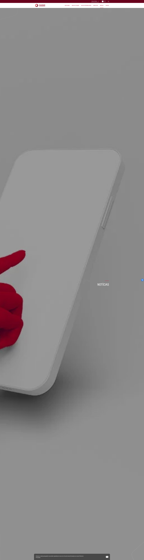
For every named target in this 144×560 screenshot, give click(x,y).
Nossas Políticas (94, 1)
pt (102, 1)
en (104, 1)
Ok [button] (107, 556)
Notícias (101, 5)
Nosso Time (95, 5)
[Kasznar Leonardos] (40, 5)
